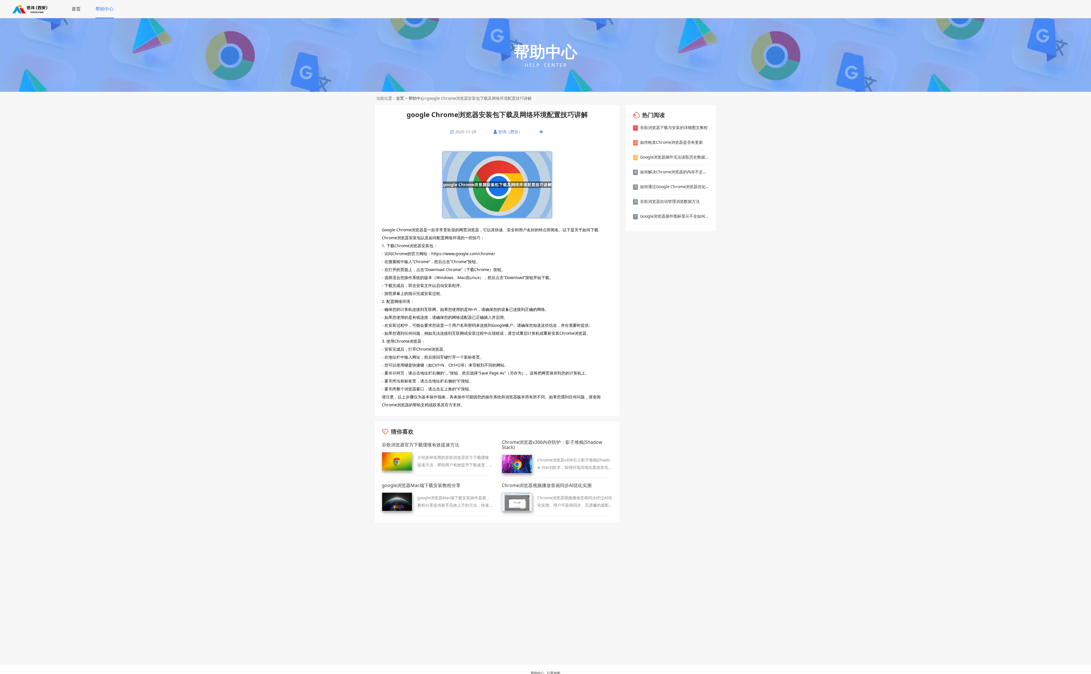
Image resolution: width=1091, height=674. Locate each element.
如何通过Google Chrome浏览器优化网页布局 (671, 186)
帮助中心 (104, 9)
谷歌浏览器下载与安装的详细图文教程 (671, 127)
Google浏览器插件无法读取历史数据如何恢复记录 (671, 157)
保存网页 (396, 373)
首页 (76, 9)
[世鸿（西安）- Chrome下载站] (30, 9)
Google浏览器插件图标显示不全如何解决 (671, 216)
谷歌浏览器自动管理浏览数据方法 (667, 201)
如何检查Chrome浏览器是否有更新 (668, 142)
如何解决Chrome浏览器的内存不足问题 (671, 171)
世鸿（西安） (510, 132)
